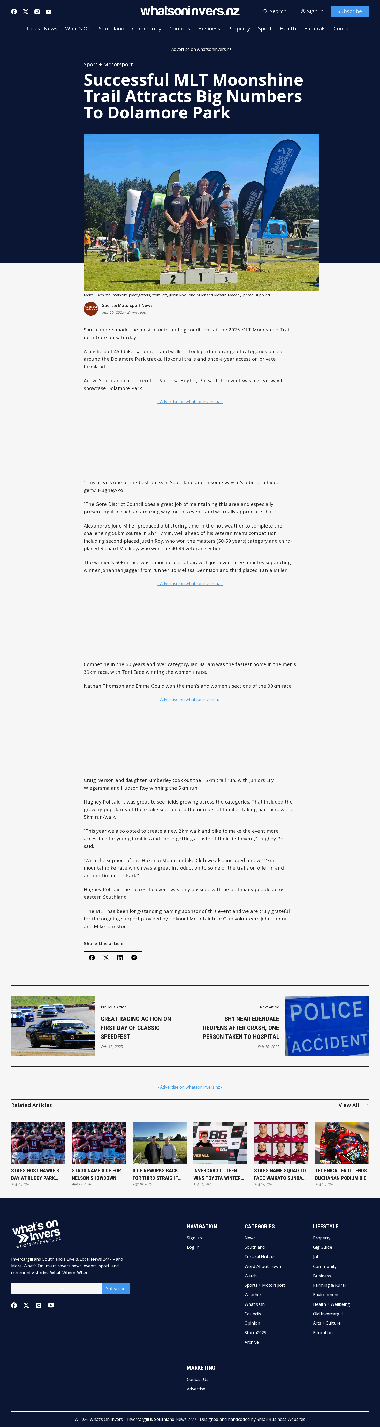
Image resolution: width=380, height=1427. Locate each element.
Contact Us (197, 1379)
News (250, 1238)
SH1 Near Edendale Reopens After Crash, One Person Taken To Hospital (241, 1027)
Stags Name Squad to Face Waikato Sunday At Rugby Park (280, 1174)
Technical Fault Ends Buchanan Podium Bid (341, 1174)
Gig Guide (322, 1247)
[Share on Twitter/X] (106, 957)
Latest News (42, 28)
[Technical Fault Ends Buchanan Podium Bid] (342, 1143)
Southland (111, 28)
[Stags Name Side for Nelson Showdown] (99, 1143)
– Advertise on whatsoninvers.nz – (190, 401)
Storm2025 (255, 1333)
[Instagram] (37, 11)
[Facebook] (14, 11)
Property (239, 28)
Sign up (194, 1238)
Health (288, 28)
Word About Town (263, 1266)
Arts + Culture (327, 1323)
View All (349, 1104)
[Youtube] (48, 11)
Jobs (317, 1257)
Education (323, 1333)
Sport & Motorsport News (127, 305)
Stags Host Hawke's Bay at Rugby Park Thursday (35, 1174)
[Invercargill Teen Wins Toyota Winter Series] (220, 1143)
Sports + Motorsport (265, 1285)
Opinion (252, 1323)
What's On (78, 28)
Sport (265, 28)
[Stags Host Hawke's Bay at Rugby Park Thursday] (38, 1143)
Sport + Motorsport (108, 64)
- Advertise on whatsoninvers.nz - (201, 49)
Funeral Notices (260, 1257)
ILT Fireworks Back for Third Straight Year (155, 1174)
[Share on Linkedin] (120, 957)
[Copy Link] (134, 957)
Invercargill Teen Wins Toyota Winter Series (217, 1174)
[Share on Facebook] (92, 957)
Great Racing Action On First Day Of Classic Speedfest (136, 1027)
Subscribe (349, 11)
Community (146, 28)
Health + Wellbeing (331, 1304)
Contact (343, 28)
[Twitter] (25, 11)
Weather (253, 1295)
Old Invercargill (328, 1314)
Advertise (196, 1389)
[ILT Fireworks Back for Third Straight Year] (160, 1143)
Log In (193, 1247)
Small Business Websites (281, 1419)
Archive (252, 1342)
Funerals (315, 28)
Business (209, 28)
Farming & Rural (329, 1285)
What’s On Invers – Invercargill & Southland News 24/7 (143, 1419)
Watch (251, 1276)
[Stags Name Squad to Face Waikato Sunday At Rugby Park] (281, 1143)
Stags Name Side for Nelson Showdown (96, 1174)
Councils (179, 28)
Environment (326, 1295)
